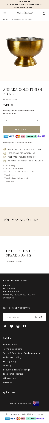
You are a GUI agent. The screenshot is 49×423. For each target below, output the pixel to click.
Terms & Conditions (12, 349)
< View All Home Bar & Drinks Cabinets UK (18, 172)
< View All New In (9, 175)
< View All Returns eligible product (15, 178)
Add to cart (22, 130)
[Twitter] (5, 326)
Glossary (7, 382)
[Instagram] (18, 326)
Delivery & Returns (23, 143)
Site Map (7, 365)
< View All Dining (9, 166)
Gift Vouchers (9, 378)
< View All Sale (8, 181)
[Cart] (44, 13)
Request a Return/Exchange (16, 369)
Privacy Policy (9, 361)
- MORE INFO (31, 157)
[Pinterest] (11, 326)
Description (8, 143)
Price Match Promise (13, 374)
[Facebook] (24, 326)
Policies (7, 338)
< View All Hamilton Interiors (13, 169)
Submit (38, 317)
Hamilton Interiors (10, 100)
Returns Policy (10, 344)
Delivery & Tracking (12, 357)
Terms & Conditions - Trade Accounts (21, 353)
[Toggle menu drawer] (5, 13)
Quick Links (9, 392)
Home (5, 19)
